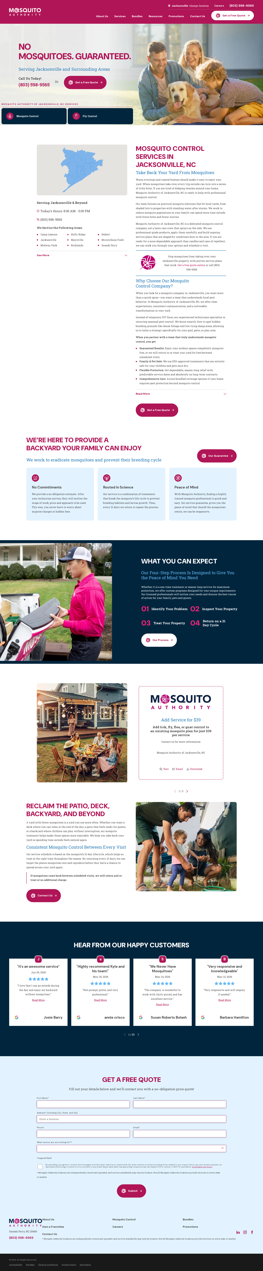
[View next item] (187, 791)
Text (166, 769)
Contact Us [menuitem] (197, 16)
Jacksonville (180, 6)
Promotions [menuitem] (176, 16)
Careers (219, 5)
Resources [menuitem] (155, 16)
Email (179, 769)
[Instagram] (245, 1232)
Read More (38, 1000)
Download (196, 769)
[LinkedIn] (238, 1232)
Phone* (40, 1127)
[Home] (25, 12)
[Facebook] (252, 1232)
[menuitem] (15, 1265)
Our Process (160, 640)
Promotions (190, 1227)
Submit (133, 1191)
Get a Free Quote (234, 15)
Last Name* (139, 1098)
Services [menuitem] (120, 16)
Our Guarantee (218, 456)
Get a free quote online (191, 265)
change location (199, 5)
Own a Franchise (53, 1227)
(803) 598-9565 (242, 5)
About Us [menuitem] (102, 16)
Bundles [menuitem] (137, 16)
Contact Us (45, 895)
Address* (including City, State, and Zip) (57, 1113)
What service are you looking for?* (54, 1142)
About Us (48, 1219)
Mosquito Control (124, 1219)
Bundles (188, 1219)
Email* (136, 1127)
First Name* (43, 1098)
